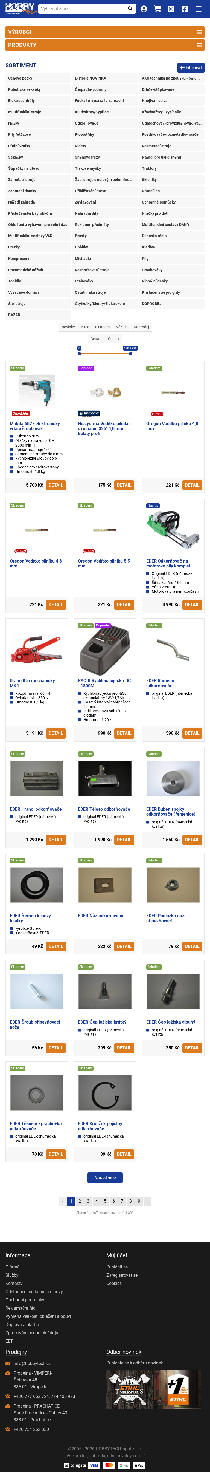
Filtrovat (193, 67)
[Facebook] (185, 9)
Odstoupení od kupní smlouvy (34, 1291)
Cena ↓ (113, 339)
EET (9, 1341)
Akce (85, 327)
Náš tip (122, 327)
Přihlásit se (117, 1267)
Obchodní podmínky (24, 1300)
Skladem (102, 327)
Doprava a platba (22, 1324)
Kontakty (14, 1283)
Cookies (114, 1283)
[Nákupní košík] (157, 9)
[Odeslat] (130, 9)
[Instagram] (171, 9)
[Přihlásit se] (144, 9)
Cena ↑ (96, 339)
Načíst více (105, 1177)
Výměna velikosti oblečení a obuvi (38, 1316)
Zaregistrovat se (122, 1275)
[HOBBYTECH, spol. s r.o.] (21, 9)
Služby (12, 1275)
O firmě (12, 1267)
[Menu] (198, 9)
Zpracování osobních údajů (31, 1332)
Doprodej (141, 327)
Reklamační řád (20, 1308)
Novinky (68, 327)
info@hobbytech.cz (32, 1363)
